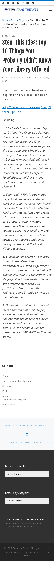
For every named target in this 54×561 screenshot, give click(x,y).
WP (18, 552)
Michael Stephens (14, 77)
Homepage (7, 386)
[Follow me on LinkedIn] (33, 3)
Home (5, 20)
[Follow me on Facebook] (18, 3)
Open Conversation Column (16, 381)
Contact (6, 376)
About (5, 396)
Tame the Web (20, 548)
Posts (13, 20)
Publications (8, 404)
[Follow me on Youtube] (27, 3)
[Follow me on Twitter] (13, 3)
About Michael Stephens (15, 399)
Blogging (23, 20)
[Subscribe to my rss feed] (3, 3)
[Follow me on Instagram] (23, 3)
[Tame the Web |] (21, 9)
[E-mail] (8, 3)
